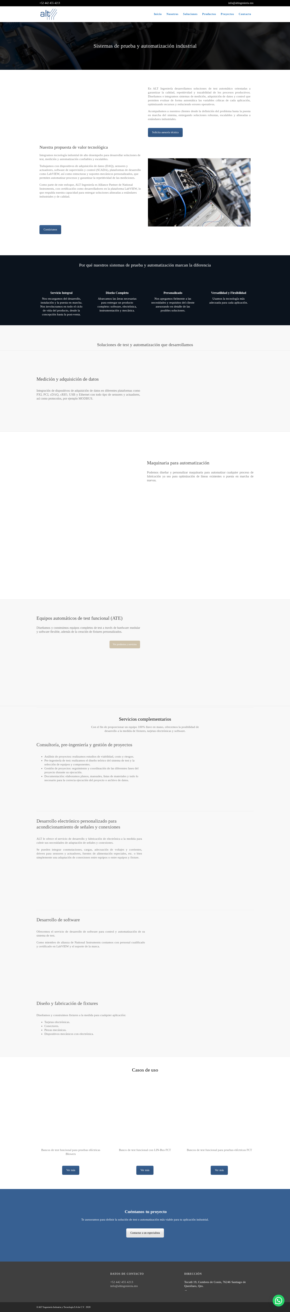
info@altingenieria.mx (240, 3)
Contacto (245, 14)
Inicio (158, 14)
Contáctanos (50, 229)
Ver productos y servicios (125, 644)
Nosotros (172, 14)
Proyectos (227, 14)
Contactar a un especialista (145, 1232)
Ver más (70, 1170)
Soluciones (190, 14)
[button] (278, 1300)
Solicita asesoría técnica (165, 132)
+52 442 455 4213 (49, 3)
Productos (209, 14)
